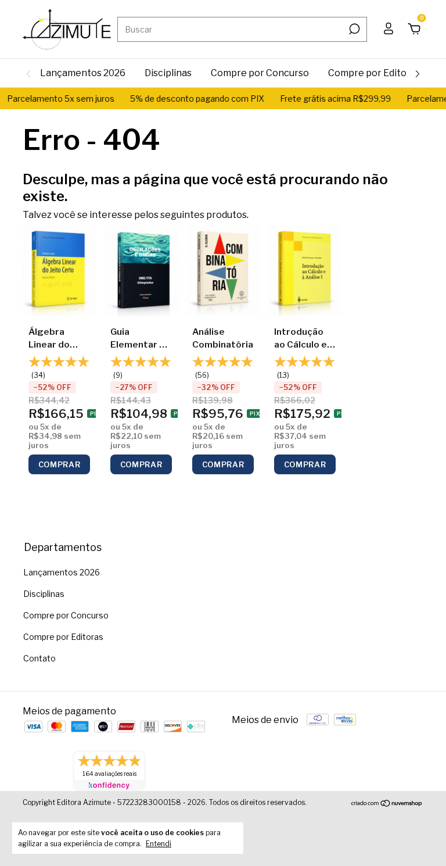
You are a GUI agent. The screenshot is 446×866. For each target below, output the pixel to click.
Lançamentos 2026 (82, 72)
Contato (39, 658)
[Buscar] (353, 29)
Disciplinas (168, 72)
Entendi (158, 843)
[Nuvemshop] (387, 804)
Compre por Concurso (260, 72)
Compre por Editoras (374, 72)
